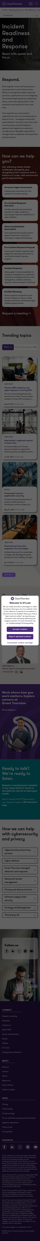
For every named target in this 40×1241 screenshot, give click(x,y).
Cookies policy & (15, 623)
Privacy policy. (28, 623)
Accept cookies (20, 629)
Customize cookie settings (20, 643)
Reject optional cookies (20, 636)
